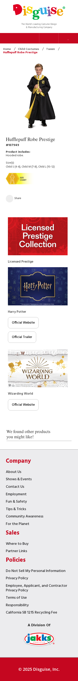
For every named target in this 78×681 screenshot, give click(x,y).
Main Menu (29, 38)
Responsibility (17, 605)
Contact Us (15, 487)
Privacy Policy (17, 578)
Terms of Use (16, 598)
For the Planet (17, 524)
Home (7, 49)
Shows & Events (19, 479)
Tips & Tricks (16, 509)
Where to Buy (17, 544)
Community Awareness (24, 517)
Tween (51, 49)
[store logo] (39, 12)
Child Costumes (29, 49)
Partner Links (16, 551)
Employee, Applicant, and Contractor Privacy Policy (36, 588)
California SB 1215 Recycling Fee (31, 613)
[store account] (49, 38)
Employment (16, 494)
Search (10, 38)
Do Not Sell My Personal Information (36, 571)
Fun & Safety (16, 502)
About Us (13, 472)
